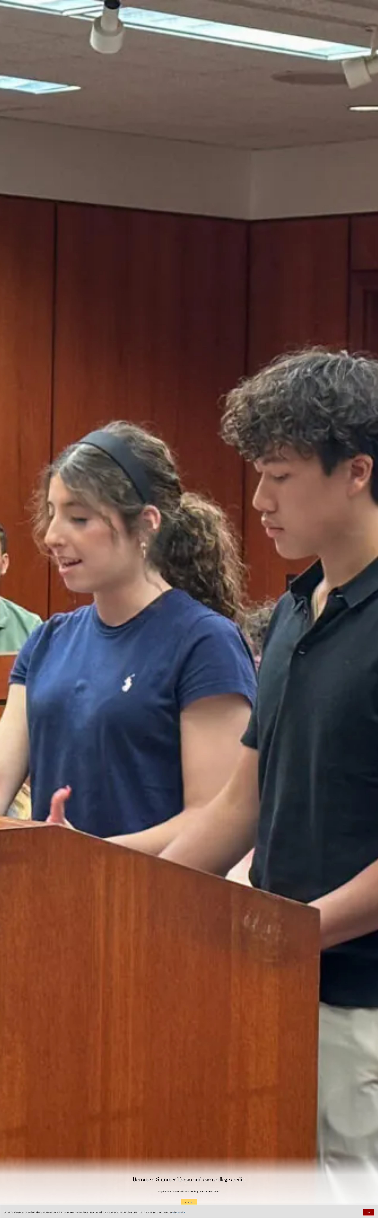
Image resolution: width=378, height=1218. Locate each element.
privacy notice (178, 1212)
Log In (189, 1202)
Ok (368, 1212)
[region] (189, 1211)
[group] (189, 609)
